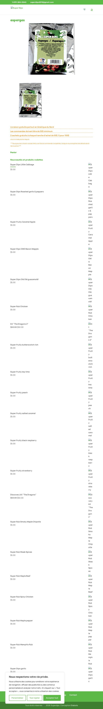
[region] (34, 688)
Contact (73, 695)
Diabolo (74, 705)
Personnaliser (17, 698)
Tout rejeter (35, 698)
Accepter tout (52, 698)
